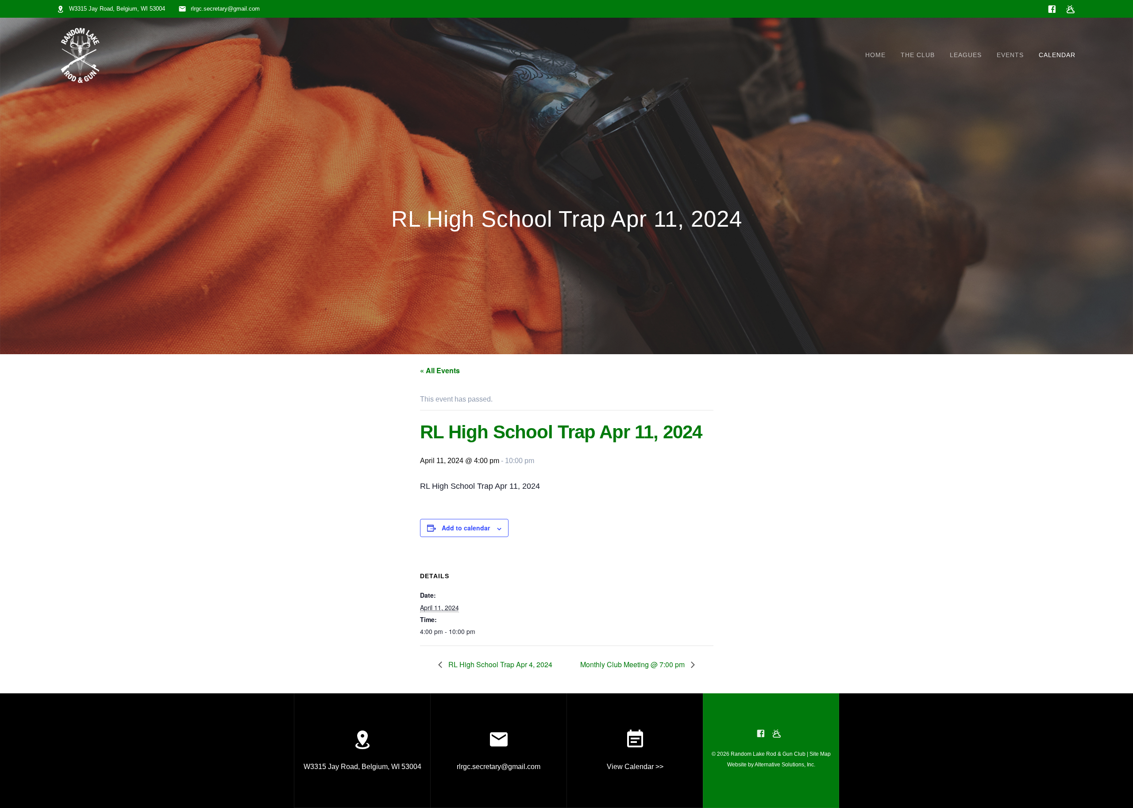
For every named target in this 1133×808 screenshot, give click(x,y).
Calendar (1057, 54)
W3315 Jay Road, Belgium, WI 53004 (117, 8)
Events (1010, 54)
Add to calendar (466, 527)
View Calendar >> (635, 766)
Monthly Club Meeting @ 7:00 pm (633, 664)
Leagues (966, 54)
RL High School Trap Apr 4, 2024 (499, 664)
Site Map (820, 754)
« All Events (440, 370)
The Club (918, 54)
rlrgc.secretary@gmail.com (225, 8)
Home (875, 54)
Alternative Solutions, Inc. (785, 765)
